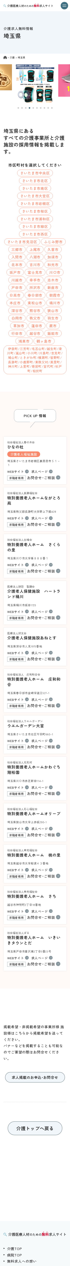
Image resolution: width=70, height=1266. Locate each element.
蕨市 (53, 325)
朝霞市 (54, 295)
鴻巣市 (24, 340)
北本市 (17, 264)
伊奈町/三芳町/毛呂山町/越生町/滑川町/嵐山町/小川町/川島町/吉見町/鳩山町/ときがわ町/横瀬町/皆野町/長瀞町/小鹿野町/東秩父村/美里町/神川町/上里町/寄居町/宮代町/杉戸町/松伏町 (35, 359)
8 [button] (44, 108)
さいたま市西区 (35, 233)
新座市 (53, 287)
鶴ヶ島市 (44, 340)
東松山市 (35, 302)
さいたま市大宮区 (35, 195)
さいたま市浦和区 (35, 218)
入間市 (17, 256)
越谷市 (35, 333)
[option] (35, 83)
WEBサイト (15, 471)
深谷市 (17, 310)
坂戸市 (15, 272)
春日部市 (35, 295)
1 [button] (18, 108)
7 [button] (41, 108)
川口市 (54, 272)
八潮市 (35, 256)
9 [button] (48, 108)
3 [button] (26, 108)
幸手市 (35, 279)
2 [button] (22, 108)
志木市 (53, 279)
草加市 (18, 325)
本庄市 (15, 302)
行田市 (17, 333)
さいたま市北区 (35, 180)
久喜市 (53, 249)
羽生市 (53, 317)
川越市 (17, 279)
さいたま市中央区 (35, 172)
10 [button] (52, 108)
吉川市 (35, 264)
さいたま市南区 (35, 188)
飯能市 (53, 333)
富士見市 (35, 272)
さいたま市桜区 (35, 211)
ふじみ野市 (53, 241)
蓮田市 (37, 325)
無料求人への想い (22, 1261)
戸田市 (17, 287)
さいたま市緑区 (35, 226)
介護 (12, 57)
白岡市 (17, 317)
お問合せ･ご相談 (32, 477)
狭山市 (53, 310)
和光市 (53, 264)
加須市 (53, 256)
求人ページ (39, 471)
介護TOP (14, 1248)
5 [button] (33, 108)
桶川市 (54, 302)
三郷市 (17, 249)
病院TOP (14, 1254)
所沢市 (35, 287)
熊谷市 (35, 310)
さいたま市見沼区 (22, 241)
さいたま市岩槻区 (35, 203)
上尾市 (35, 249)
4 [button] (29, 108)
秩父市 (35, 317)
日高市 (15, 295)
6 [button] (37, 108)
